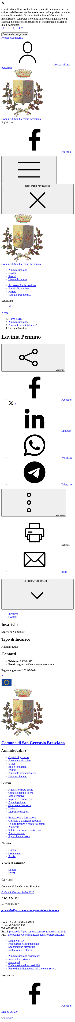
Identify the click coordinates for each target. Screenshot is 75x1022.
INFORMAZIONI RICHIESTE (37, 581)
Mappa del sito (9, 1011)
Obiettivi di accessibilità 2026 (17, 892)
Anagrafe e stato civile (20, 789)
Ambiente (13, 826)
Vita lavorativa (16, 795)
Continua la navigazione (15, 34)
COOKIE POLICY (12, 28)
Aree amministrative (19, 760)
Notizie (12, 849)
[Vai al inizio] (2, 676)
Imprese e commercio (20, 799)
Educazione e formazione (22, 817)
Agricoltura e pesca (19, 836)
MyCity (8, 1017)
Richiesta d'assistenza (20, 950)
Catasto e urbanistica (19, 805)
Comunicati (14, 853)
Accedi (5, 312)
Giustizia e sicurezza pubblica (24, 820)
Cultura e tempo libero (20, 792)
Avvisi (12, 856)
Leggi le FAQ (16, 940)
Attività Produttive (18, 288)
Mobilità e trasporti (18, 811)
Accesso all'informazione (22, 285)
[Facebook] (9, 306)
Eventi (12, 872)
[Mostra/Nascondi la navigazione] (29, 170)
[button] (17, 269)
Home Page (14, 318)
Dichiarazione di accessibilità (24, 965)
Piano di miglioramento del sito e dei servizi (32, 968)
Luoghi (12, 869)
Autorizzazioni (16, 833)
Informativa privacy (19, 959)
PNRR (12, 291)
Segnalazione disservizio (21, 946)
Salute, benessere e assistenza (24, 830)
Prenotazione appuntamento (23, 943)
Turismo (12, 808)
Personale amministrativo (22, 325)
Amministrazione (17, 321)
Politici (12, 769)
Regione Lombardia (12, 37)
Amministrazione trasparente (24, 955)
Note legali (14, 962)
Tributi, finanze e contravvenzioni (26, 823)
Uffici (11, 763)
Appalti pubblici (17, 802)
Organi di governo (18, 757)
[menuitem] (40, 399)
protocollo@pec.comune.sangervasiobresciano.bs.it (30, 910)
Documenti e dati (17, 776)
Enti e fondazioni (17, 766)
